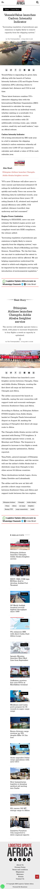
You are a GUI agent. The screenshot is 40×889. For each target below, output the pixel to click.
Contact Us (20, 879)
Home (7, 9)
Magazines (20, 872)
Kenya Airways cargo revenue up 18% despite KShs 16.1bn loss (19, 734)
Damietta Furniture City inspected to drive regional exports (19, 832)
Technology (23, 819)
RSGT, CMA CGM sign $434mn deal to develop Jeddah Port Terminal (19, 582)
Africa (14, 506)
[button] (20, 36)
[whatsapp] (20, 70)
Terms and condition (20, 870)
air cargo (22, 506)
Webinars (20, 874)
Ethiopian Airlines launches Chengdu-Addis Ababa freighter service (19, 173)
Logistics (24, 770)
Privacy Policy (20, 867)
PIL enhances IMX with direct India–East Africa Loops (19, 634)
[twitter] (11, 70)
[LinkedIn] (6, 70)
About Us (20, 865)
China (7, 506)
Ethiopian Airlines (9, 502)
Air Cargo (24, 541)
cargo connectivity (22, 509)
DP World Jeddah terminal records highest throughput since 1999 (18, 608)
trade (32, 509)
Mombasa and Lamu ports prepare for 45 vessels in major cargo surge (19, 708)
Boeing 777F (9, 509)
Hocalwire (24, 887)
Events (20, 876)
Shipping (24, 567)
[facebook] (15, 70)
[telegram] (24, 70)
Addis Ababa (31, 502)
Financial (24, 720)
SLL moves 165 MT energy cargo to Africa (20, 809)
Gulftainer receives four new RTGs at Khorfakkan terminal (19, 682)
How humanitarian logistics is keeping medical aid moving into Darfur (18, 785)
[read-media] (19, 162)
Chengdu (21, 502)
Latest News (15, 9)
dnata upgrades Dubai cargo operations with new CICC (19, 759)
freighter (31, 506)
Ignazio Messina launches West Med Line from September (19, 658)
